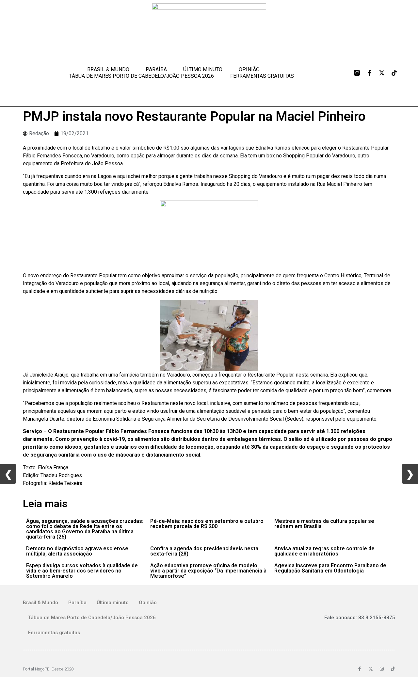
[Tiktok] (394, 73)
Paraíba (156, 69)
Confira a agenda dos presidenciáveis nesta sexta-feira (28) (204, 551)
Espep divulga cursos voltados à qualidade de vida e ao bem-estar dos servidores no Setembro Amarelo (82, 570)
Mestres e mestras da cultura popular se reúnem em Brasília (324, 523)
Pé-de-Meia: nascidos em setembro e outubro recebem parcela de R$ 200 (207, 523)
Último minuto (202, 69)
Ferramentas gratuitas (262, 76)
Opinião (249, 69)
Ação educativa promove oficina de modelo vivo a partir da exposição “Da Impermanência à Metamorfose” (208, 570)
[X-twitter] (382, 73)
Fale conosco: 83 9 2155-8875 (359, 618)
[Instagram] (381, 669)
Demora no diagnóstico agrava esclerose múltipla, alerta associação (77, 551)
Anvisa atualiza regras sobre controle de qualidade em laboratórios (324, 551)
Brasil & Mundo (108, 69)
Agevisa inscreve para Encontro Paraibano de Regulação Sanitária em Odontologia (330, 568)
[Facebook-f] (369, 73)
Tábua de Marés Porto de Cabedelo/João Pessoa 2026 (141, 76)
